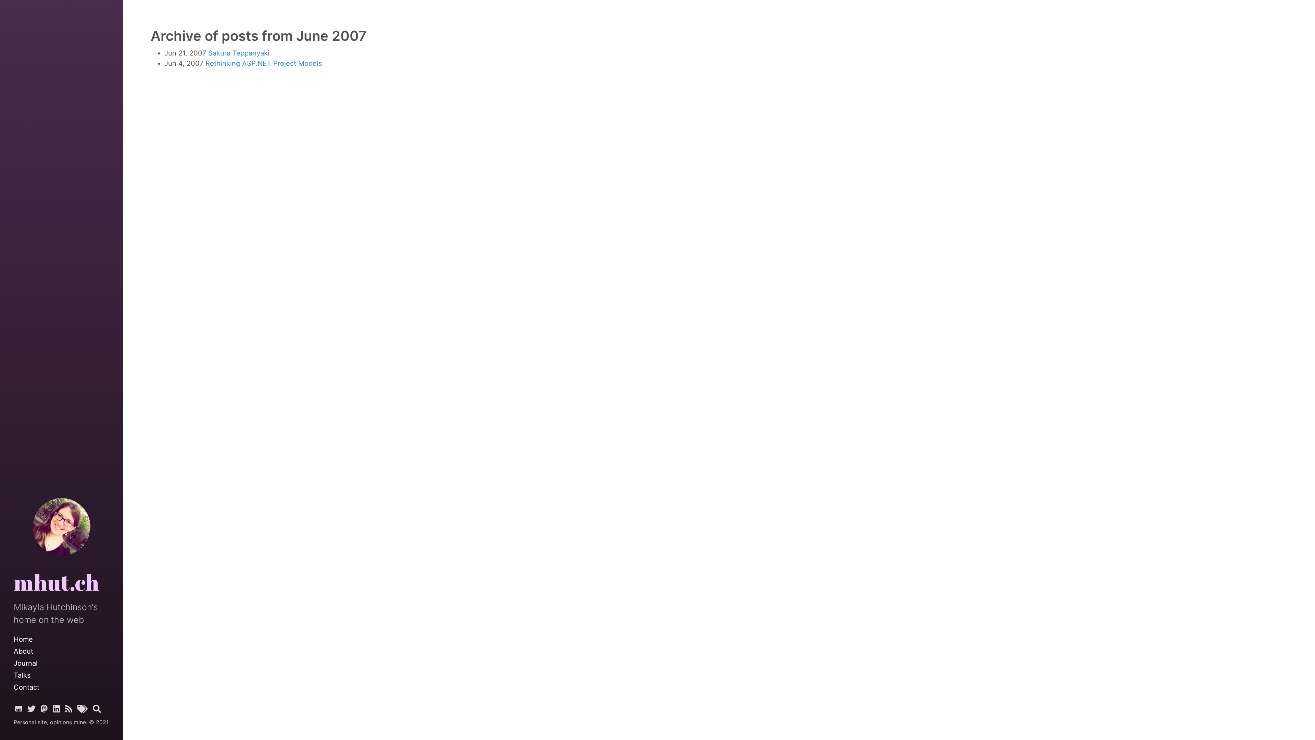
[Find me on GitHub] (19, 709)
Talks (22, 675)
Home (23, 639)
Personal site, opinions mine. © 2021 (61, 722)
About (23, 651)
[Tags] (82, 709)
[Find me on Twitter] (31, 709)
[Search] (97, 709)
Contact (26, 687)
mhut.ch (56, 583)
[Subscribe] (68, 709)
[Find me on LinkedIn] (56, 709)
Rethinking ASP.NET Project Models (263, 63)
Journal (26, 663)
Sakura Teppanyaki (239, 53)
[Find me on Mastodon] (44, 709)
